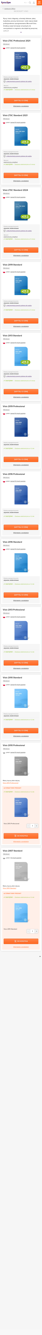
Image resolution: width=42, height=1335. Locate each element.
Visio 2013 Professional (14, 609)
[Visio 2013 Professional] (21, 630)
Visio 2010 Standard (12, 677)
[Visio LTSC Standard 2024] (21, 211)
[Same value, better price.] (6, 2)
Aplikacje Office (9, 9)
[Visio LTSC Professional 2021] (21, 61)
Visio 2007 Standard (12, 851)
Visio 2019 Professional (14, 406)
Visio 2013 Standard (12, 335)
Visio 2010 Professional (14, 745)
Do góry (39, 956)
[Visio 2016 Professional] (21, 495)
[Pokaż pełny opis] (21, 32)
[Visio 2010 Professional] (21, 766)
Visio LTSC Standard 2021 (15, 115)
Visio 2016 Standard (12, 542)
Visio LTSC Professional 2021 (16, 41)
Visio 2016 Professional (14, 474)
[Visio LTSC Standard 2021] (21, 136)
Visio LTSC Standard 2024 (15, 190)
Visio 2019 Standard (12, 264)
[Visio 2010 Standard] (21, 698)
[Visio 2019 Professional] (21, 427)
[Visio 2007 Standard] (21, 871)
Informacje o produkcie (21, 106)
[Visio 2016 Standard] (21, 562)
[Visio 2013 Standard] (21, 356)
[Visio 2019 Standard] (21, 285)
